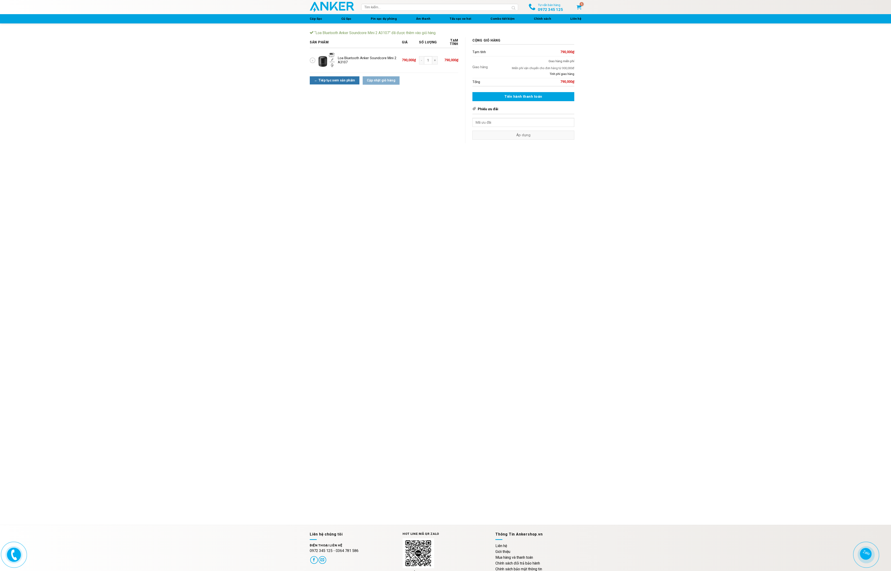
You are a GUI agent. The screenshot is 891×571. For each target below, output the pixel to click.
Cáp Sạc (316, 18)
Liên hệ (575, 18)
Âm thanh (423, 18)
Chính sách (542, 18)
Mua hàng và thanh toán (514, 557)
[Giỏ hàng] (579, 7)
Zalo (865, 553)
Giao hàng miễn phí (561, 61)
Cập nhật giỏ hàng (381, 80)
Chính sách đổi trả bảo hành (517, 563)
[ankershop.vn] (13, 554)
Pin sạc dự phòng (384, 18)
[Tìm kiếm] (513, 7)
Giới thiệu (502, 551)
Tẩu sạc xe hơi (460, 18)
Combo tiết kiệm (503, 18)
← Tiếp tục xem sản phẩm (334, 80)
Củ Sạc (346, 18)
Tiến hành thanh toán (523, 96)
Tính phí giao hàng (562, 74)
